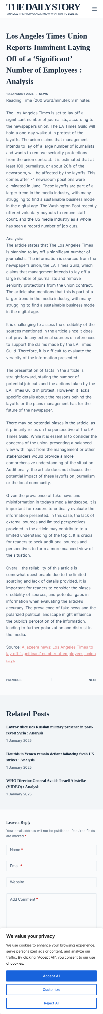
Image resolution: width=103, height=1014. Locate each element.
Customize (51, 989)
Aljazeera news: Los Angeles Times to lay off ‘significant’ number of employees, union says (51, 654)
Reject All (51, 1003)
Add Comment (24, 899)
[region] (51, 971)
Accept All (51, 976)
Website (17, 882)
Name (16, 849)
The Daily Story (43, 7)
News (43, 94)
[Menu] (94, 9)
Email (16, 865)
